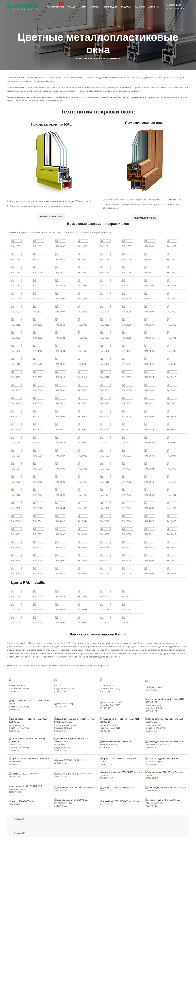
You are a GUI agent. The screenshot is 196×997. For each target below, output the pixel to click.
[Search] (188, 7)
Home (78, 58)
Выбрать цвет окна (51, 216)
